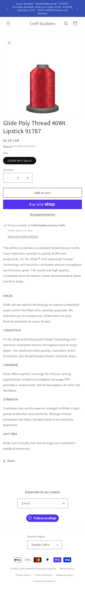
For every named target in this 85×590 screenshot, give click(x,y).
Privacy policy (23, 574)
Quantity (8, 170)
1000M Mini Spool (19, 160)
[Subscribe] (63, 503)
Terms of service (43, 574)
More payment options (42, 214)
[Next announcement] (77, 8)
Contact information (44, 581)
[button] (8, 23)
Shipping (7, 146)
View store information (23, 236)
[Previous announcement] (7, 8)
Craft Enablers (26, 568)
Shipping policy (64, 574)
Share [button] (11, 461)
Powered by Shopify (45, 568)
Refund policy (67, 568)
